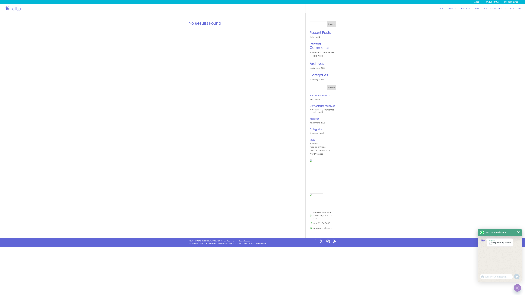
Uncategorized (317, 79)
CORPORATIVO (480, 9)
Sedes (451, 9)
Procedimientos (511, 2)
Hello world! (315, 37)
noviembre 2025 (317, 68)
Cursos (464, 9)
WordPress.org (316, 154)
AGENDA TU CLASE (498, 9)
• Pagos (475, 2)
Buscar (331, 24)
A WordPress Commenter (322, 52)
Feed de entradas (318, 147)
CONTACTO (515, 9)
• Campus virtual (491, 2)
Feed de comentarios (320, 150)
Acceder (314, 143)
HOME (442, 9)
